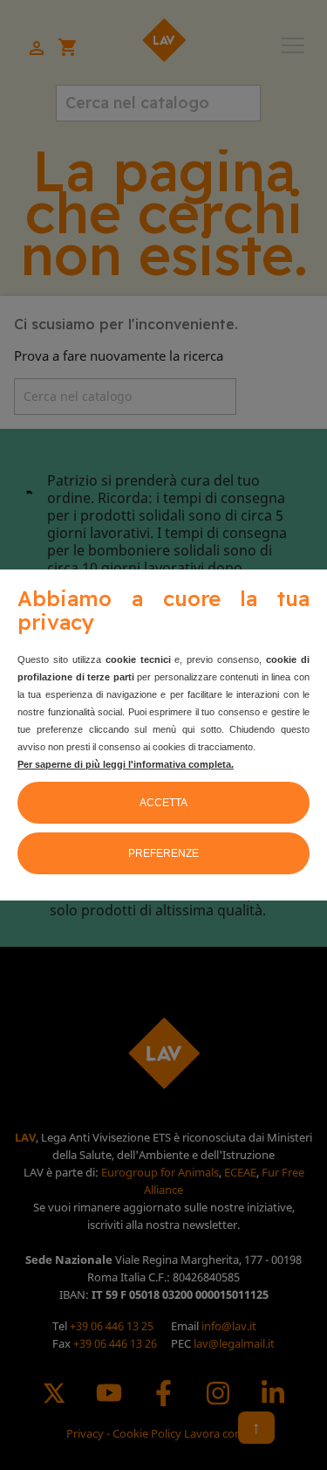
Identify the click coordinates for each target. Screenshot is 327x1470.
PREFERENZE (163, 853)
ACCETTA (163, 803)
